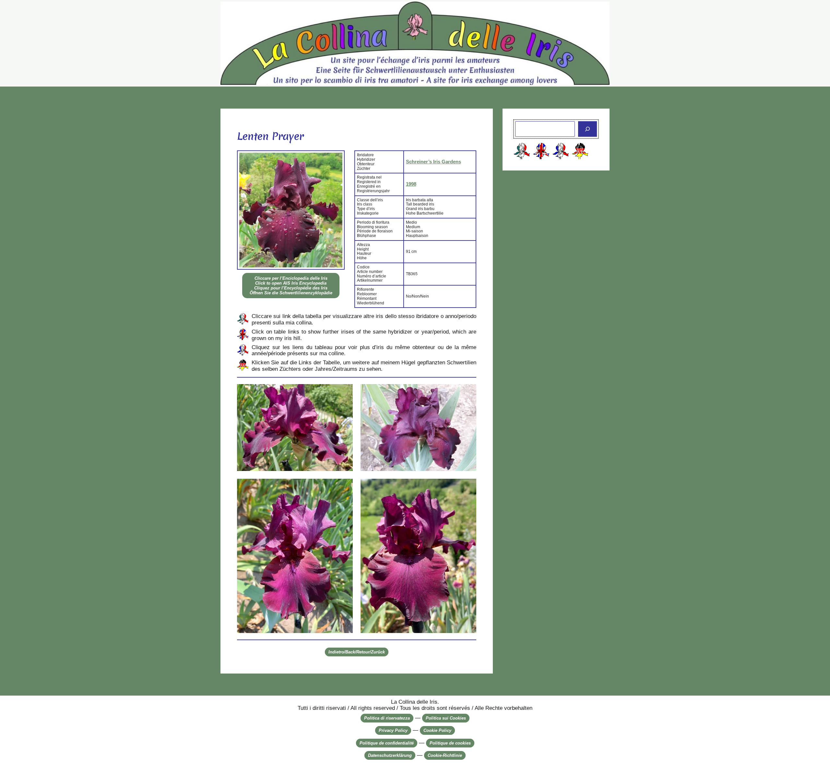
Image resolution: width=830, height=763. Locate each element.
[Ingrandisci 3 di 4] (344, 487)
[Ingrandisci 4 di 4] (468, 487)
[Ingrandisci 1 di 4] (344, 392)
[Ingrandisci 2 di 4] (468, 392)
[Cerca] (587, 129)
